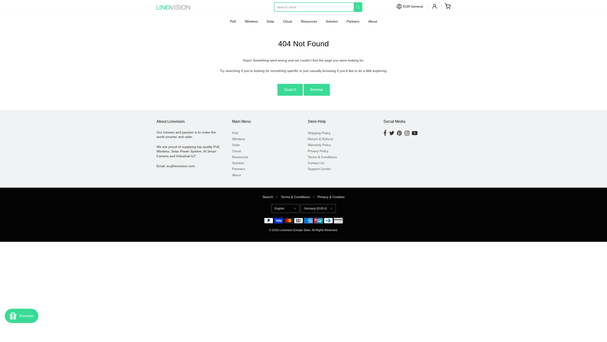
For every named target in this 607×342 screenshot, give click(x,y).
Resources (309, 21)
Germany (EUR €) (315, 208)
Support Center (319, 169)
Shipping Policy (319, 133)
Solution (332, 21)
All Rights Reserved (324, 230)
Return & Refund (320, 139)
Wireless (251, 21)
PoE (233, 21)
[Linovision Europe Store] (177, 7)
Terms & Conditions (322, 157)
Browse (316, 90)
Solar (270, 21)
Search (290, 90)
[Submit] (358, 7)
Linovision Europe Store (294, 230)
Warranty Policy (319, 145)
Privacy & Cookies (331, 197)
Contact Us (316, 163)
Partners (353, 21)
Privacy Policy (318, 151)
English (279, 208)
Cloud (287, 21)
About (372, 21)
